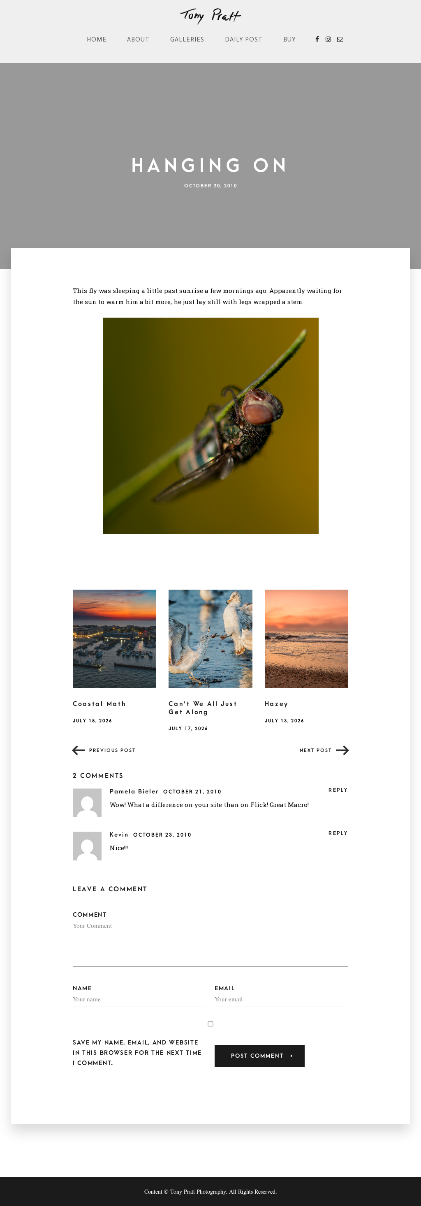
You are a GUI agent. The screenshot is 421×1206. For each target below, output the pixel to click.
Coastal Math (99, 704)
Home (96, 39)
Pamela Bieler (135, 791)
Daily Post (244, 39)
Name (82, 988)
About (138, 39)
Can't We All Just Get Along (203, 708)
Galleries (187, 39)
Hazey (277, 704)
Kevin (120, 834)
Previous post (112, 750)
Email (225, 988)
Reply (338, 790)
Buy (289, 39)
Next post (316, 750)
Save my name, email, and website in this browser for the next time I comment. (137, 1053)
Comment (90, 914)
